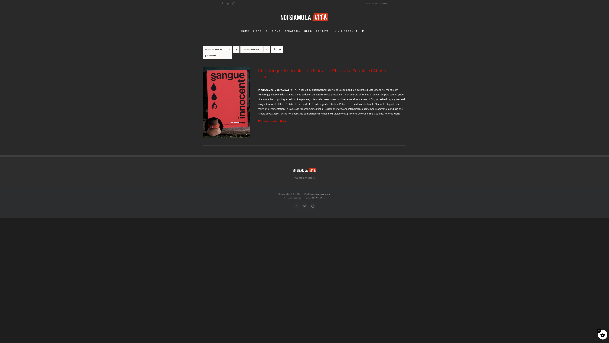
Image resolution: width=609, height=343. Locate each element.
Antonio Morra (324, 194)
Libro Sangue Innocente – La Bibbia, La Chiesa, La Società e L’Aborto (322, 70)
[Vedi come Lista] (280, 49)
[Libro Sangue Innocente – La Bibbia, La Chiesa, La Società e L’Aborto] (226, 102)
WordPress (320, 197)
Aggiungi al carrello (268, 121)
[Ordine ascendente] (236, 49)
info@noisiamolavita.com (377, 3)
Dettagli (286, 121)
